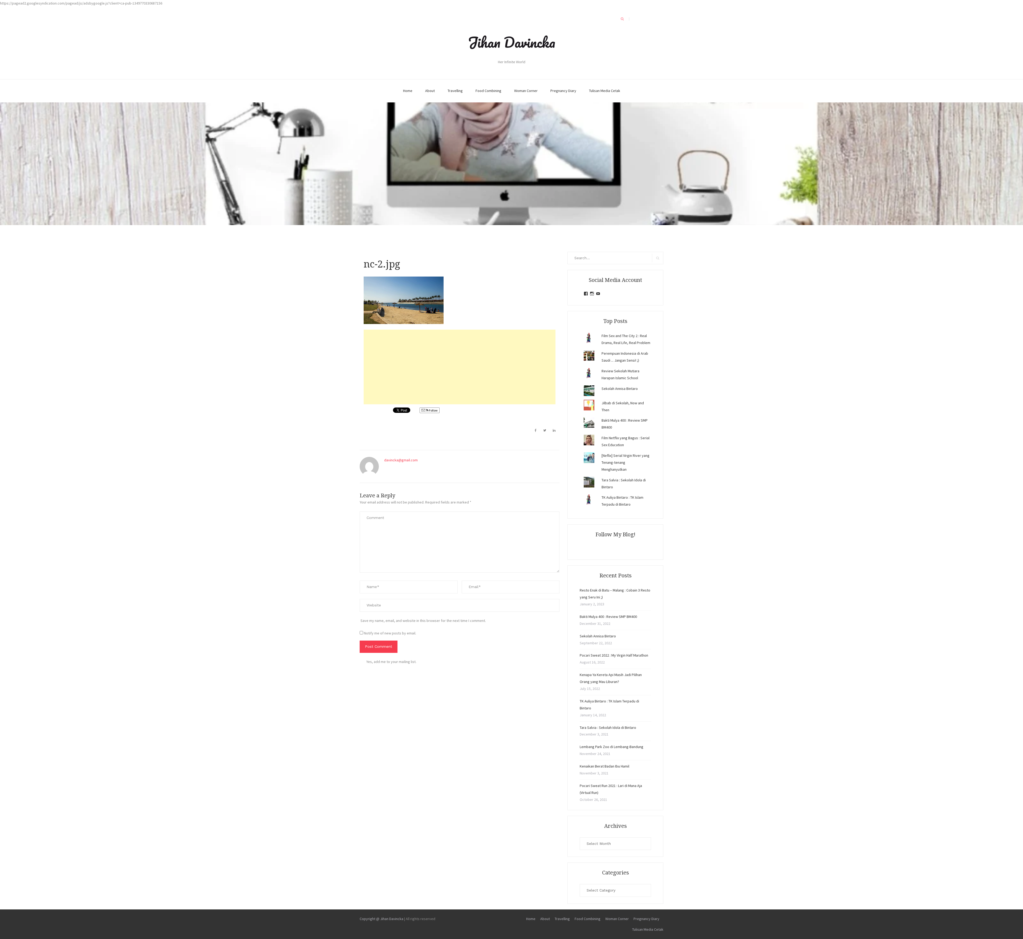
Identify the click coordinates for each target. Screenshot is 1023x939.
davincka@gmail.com (401, 460)
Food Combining (488, 90)
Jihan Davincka (511, 42)
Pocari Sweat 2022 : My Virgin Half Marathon (614, 655)
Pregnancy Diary (563, 90)
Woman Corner (526, 90)
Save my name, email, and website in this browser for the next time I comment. (423, 620)
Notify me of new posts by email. (390, 633)
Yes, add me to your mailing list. (391, 661)
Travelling (455, 90)
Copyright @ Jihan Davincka (381, 918)
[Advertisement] (459, 367)
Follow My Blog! (615, 534)
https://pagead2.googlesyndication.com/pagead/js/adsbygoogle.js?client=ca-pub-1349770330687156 (81, 3)
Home (407, 90)
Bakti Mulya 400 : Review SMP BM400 (608, 616)
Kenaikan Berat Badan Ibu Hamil (604, 766)
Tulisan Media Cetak (604, 90)
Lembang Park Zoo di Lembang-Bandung (611, 746)
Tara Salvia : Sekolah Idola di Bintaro (608, 727)
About (430, 90)
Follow (433, 410)
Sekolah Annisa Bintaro (620, 388)
